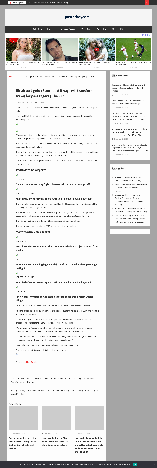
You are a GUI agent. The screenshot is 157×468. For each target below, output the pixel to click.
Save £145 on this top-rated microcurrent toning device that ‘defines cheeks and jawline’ (128, 88)
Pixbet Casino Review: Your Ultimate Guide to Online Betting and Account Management (131, 187)
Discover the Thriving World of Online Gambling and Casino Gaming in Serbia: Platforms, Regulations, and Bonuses (130, 218)
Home (11, 76)
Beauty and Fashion (67, 29)
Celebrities (37, 29)
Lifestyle (50, 29)
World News (102, 29)
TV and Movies (86, 29)
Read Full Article (29, 362)
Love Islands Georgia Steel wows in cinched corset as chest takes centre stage (55, 441)
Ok (135, 464)
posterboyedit (77, 16)
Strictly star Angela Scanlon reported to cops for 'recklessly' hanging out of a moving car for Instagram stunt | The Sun (55, 392)
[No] (154, 464)
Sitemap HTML (118, 29)
